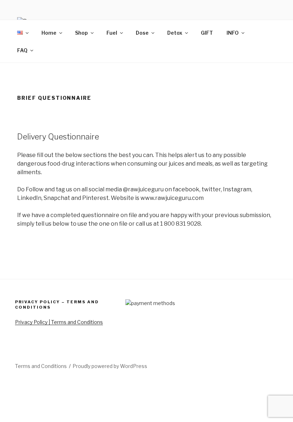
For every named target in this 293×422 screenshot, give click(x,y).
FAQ (22, 50)
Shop (81, 33)
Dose (142, 33)
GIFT (207, 33)
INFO (233, 33)
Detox (174, 33)
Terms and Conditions (41, 366)
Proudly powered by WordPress (110, 366)
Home (48, 33)
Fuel (111, 33)
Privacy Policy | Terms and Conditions (59, 322)
